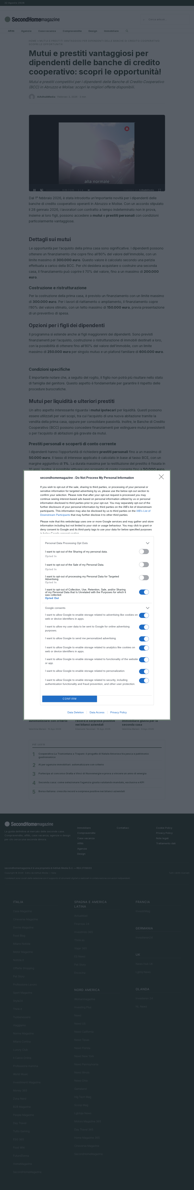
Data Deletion (75, 712)
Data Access (97, 712)
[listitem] (97, 543)
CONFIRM (70, 698)
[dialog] (97, 595)
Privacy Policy (118, 712)
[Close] (162, 478)
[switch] (144, 551)
